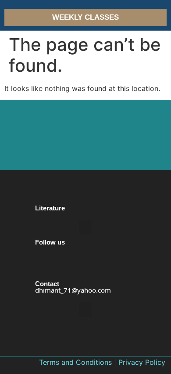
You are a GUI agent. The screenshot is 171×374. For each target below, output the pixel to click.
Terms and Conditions (75, 362)
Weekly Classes (85, 17)
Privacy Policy (141, 362)
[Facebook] (42, 274)
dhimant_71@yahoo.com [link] (73, 290)
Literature (50, 208)
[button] (85, 227)
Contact (47, 283)
